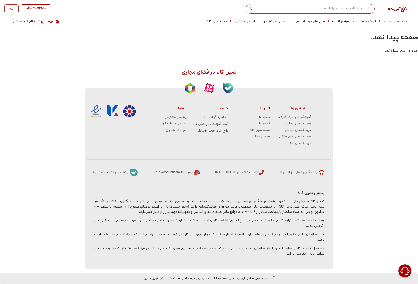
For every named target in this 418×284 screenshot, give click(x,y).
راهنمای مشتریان (245, 21)
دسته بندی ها (398, 21)
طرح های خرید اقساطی (309, 21)
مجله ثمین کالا (217, 21)
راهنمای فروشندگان (275, 21)
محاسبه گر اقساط (343, 21)
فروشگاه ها (368, 21)
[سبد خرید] (11, 8)
